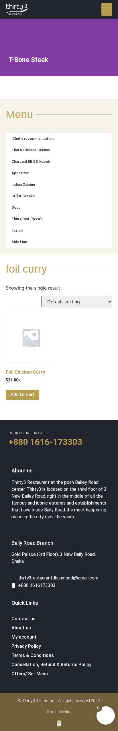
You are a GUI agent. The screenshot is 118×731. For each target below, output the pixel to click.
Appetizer (20, 173)
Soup (16, 207)
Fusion (17, 230)
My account (24, 637)
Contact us (23, 618)
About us (21, 628)
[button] (106, 9)
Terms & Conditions (32, 655)
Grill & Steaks (23, 196)
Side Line (19, 242)
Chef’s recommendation (32, 138)
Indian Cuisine (23, 184)
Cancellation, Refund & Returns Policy (51, 664)
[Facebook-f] (59, 723)
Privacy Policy (26, 646)
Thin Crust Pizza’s (26, 219)
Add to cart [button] (22, 394)
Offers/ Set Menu (29, 673)
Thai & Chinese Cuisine (30, 150)
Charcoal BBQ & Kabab (30, 161)
